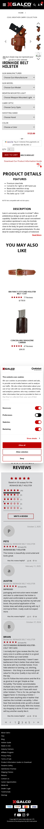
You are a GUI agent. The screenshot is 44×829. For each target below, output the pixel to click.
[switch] (38, 415)
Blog (3, 739)
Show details (32, 438)
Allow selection (22, 452)
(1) (21, 499)
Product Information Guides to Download (16, 762)
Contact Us (5, 779)
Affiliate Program (7, 752)
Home (20, 13)
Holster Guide (6, 742)
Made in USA (5, 746)
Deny (22, 458)
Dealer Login (5, 788)
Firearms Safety (7, 765)
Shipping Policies (7, 772)
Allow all (22, 445)
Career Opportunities (8, 782)
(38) (21, 491)
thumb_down (34, 561)
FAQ (2, 736)
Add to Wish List (27, 155)
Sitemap (4, 795)
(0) (21, 495)
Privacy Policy (6, 756)
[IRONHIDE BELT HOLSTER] (18, 38)
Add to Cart (11, 154)
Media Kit (4, 785)
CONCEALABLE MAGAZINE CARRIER (22, 342)
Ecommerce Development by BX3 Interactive (22, 821)
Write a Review (21, 516)
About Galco (5, 733)
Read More (36, 235)
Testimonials (5, 792)
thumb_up (28, 561)
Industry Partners (7, 749)
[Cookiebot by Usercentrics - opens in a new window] (31, 369)
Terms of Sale (6, 759)
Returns (4, 775)
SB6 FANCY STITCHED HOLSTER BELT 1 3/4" (22, 293)
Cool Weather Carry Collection (22, 17)
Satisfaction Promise (8, 769)
